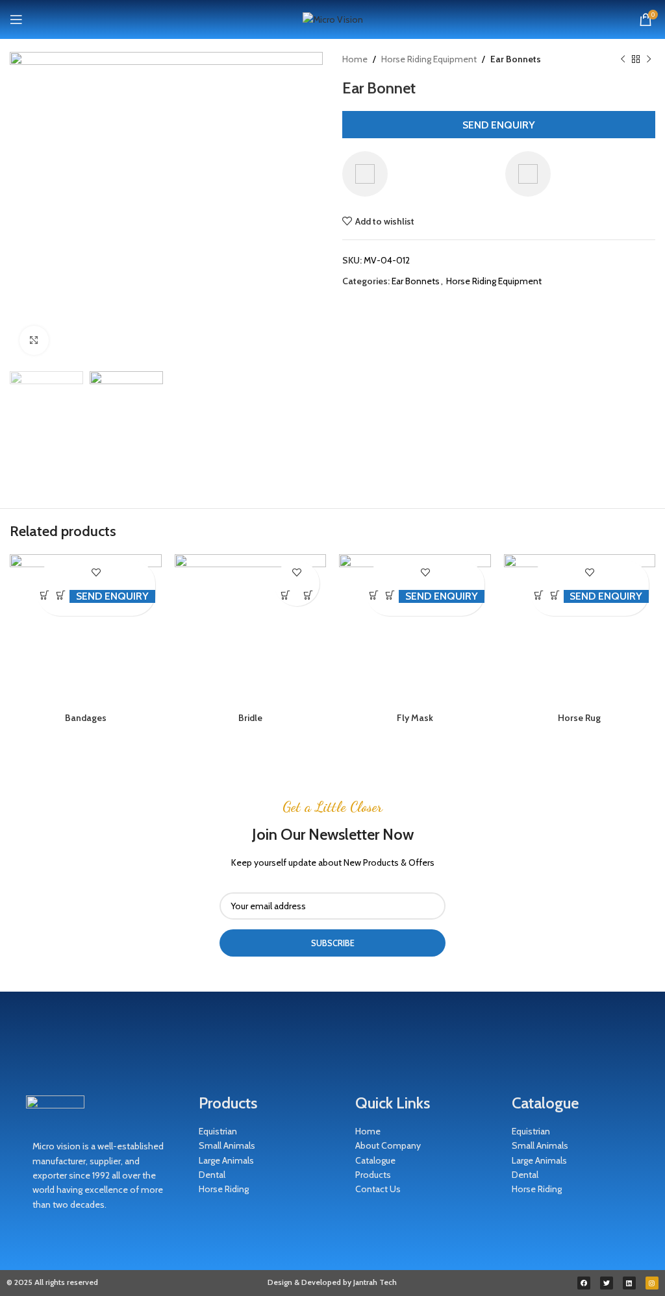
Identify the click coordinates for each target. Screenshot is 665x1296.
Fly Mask (415, 718)
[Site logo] (333, 18)
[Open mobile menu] (16, 19)
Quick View (61, 594)
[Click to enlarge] (34, 340)
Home (355, 59)
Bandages (86, 718)
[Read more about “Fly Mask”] (374, 594)
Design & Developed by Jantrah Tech (332, 1282)
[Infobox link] (417, 174)
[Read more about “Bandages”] (45, 594)
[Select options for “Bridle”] (285, 594)
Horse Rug (579, 718)
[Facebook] (583, 1283)
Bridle (250, 718)
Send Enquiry (498, 125)
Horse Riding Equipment (429, 59)
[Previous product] (622, 59)
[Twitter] (606, 1283)
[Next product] (648, 59)
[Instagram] (652, 1283)
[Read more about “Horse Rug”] (539, 594)
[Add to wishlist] (95, 572)
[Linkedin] (629, 1283)
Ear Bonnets (515, 59)
